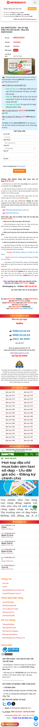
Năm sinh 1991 (28, 427)
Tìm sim (32, 8)
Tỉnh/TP (6, 145)
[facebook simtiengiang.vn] (36, 718)
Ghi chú (6, 158)
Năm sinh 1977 (28, 402)
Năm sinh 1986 (10, 420)
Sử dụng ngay (21, 166)
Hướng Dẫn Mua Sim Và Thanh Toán (13, 590)
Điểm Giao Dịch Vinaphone (10, 631)
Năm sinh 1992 (10, 430)
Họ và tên (7, 134)
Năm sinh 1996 (10, 437)
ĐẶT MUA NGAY (19, 171)
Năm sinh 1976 (10, 402)
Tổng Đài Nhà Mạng (8, 624)
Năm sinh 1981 (28, 409)
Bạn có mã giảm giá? (14, 166)
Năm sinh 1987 (28, 420)
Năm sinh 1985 (28, 416)
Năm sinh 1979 (28, 406)
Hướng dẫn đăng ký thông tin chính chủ (17, 210)
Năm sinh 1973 (28, 395)
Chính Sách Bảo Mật (8, 615)
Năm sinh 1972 (10, 395)
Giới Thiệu (5, 583)
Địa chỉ (6, 151)
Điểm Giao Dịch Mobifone (10, 634)
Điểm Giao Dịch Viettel (9, 627)
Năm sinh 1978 (10, 406)
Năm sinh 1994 (10, 433)
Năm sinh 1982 (10, 413)
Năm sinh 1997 (28, 437)
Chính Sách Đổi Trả (8, 612)
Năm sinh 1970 (10, 392)
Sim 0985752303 (26, 308)
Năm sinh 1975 (28, 399)
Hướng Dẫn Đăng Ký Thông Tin (11, 593)
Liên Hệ (4, 586)
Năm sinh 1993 (28, 430)
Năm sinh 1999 (28, 440)
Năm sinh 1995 (28, 433)
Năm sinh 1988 (10, 423)
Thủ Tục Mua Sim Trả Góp (10, 609)
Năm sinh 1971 (28, 392)
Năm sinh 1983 (28, 413)
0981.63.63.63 (11, 724)
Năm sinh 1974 (10, 399)
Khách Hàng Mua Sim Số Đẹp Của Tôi (13, 638)
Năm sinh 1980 (10, 409)
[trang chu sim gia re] (16, 2)
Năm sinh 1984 (10, 416)
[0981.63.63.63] (36, 724)
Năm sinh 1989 (28, 423)
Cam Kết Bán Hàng (8, 602)
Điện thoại (7, 140)
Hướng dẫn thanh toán (12, 213)
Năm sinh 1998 (10, 440)
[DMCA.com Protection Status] (6, 654)
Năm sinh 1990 (10, 427)
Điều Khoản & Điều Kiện (9, 605)
